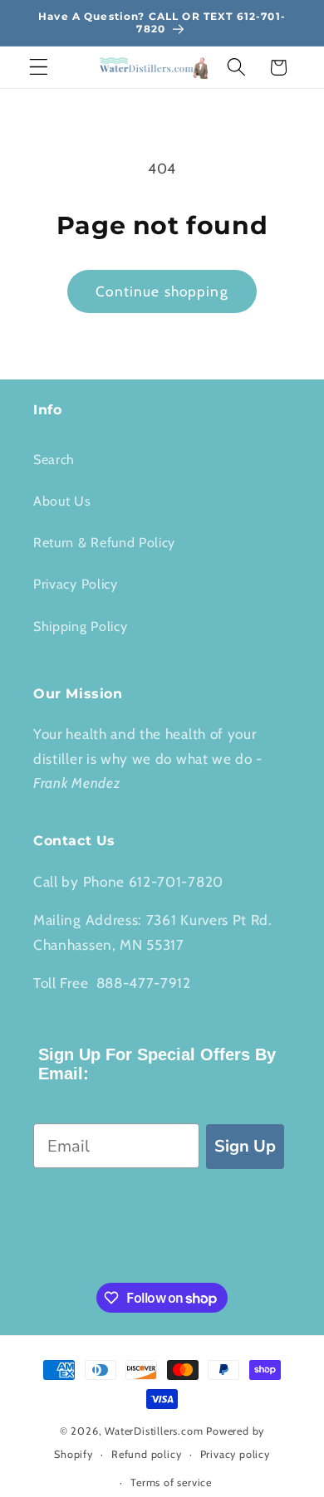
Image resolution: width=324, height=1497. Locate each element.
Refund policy (146, 1454)
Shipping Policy (80, 626)
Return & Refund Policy (104, 542)
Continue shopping (162, 291)
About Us (62, 500)
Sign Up (245, 1146)
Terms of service (171, 1482)
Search (54, 459)
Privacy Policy (75, 583)
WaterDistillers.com (154, 1431)
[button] (38, 67)
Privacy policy (235, 1454)
